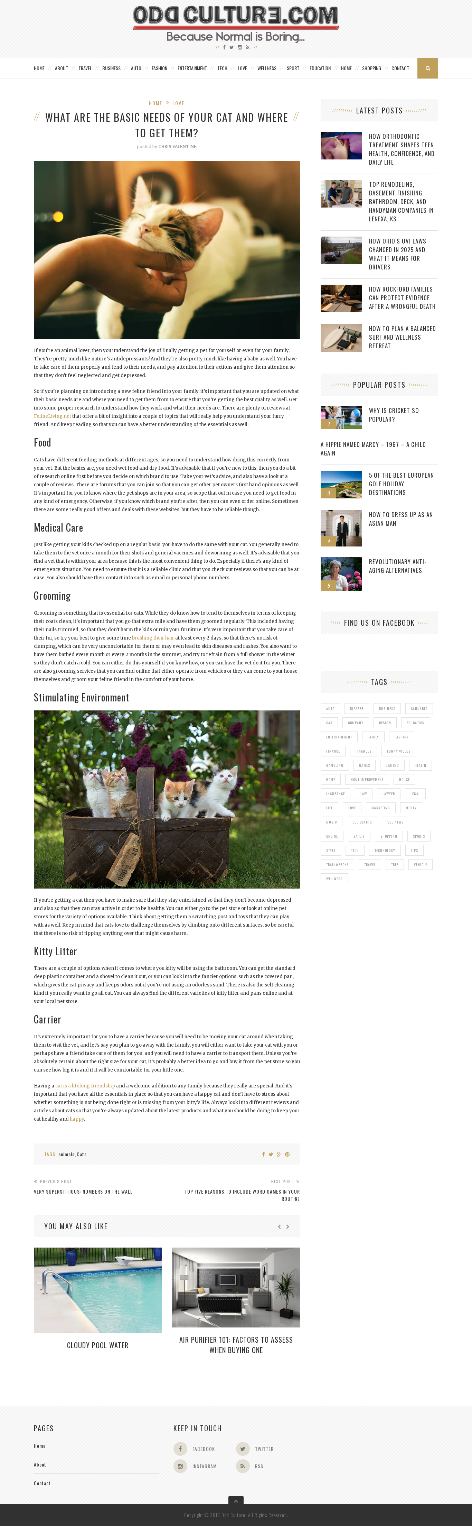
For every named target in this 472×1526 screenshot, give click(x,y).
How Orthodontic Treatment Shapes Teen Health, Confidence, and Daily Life (402, 149)
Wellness (266, 68)
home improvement (367, 779)
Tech (222, 68)
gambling (334, 765)
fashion (402, 736)
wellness (334, 878)
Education (320, 68)
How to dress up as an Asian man (401, 518)
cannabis (419, 708)
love (352, 807)
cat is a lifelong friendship (85, 1086)
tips (414, 850)
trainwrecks (337, 864)
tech (355, 850)
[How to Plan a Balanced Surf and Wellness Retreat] (341, 327)
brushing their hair (153, 638)
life (329, 807)
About (61, 68)
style (331, 850)
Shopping (371, 68)
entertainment (339, 736)
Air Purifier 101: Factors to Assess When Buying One (236, 1344)
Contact (400, 68)
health (420, 765)
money (411, 807)
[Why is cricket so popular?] (341, 409)
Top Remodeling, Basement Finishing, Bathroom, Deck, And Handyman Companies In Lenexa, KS (401, 201)
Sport (293, 68)
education (416, 722)
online (332, 836)
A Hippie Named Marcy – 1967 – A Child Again (373, 448)
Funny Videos (398, 751)
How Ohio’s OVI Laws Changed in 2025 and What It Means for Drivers (397, 254)
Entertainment (192, 68)
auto (330, 708)
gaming (392, 765)
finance (333, 751)
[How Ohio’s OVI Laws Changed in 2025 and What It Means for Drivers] (341, 240)
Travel (85, 68)
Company (356, 722)
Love (242, 68)
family (373, 736)
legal (415, 793)
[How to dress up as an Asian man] (341, 513)
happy (77, 1119)
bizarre (357, 708)
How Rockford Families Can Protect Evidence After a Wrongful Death (402, 298)
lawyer (389, 793)
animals (66, 1154)
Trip (394, 864)
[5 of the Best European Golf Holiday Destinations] (341, 474)
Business (111, 68)
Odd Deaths (362, 822)
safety (359, 836)
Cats (82, 1154)
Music (331, 822)
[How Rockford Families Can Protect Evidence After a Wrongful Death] (341, 288)
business (387, 708)
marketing (380, 807)
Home (39, 68)
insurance (335, 793)
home (330, 779)
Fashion (159, 68)
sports (419, 836)
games (364, 765)
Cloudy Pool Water (98, 1345)
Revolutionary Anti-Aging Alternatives (398, 565)
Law (363, 793)
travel (370, 864)
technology (385, 850)
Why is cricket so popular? (394, 414)
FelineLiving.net (52, 416)
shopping (388, 836)
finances (363, 751)
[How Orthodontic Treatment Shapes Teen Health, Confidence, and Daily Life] (341, 135)
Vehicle (420, 864)
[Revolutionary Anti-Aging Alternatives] (341, 560)
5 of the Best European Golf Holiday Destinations (401, 484)
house (404, 779)
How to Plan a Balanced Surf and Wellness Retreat (402, 337)
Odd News (395, 822)
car (329, 722)
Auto (136, 68)
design (385, 722)
